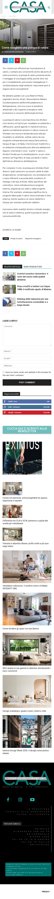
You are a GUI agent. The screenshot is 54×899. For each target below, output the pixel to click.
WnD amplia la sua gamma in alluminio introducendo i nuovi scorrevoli (27, 669)
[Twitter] (11, 60)
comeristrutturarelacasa (13, 52)
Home (3, 16)
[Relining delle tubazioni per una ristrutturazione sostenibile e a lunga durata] (9, 302)
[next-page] (8, 311)
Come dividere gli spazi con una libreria (21, 628)
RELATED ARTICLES (12, 267)
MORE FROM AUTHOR (33, 267)
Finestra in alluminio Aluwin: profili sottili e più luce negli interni (26, 544)
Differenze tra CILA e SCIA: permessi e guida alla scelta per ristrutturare (25, 522)
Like (48, 401)
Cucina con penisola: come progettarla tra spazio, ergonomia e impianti (25, 499)
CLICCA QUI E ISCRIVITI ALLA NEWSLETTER (27, 429)
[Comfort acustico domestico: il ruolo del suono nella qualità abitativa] (9, 276)
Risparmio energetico (33, 238)
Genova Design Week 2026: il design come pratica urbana (26, 752)
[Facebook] (5, 60)
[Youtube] (32, 799)
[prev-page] (4, 311)
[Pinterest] (17, 60)
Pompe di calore (16, 238)
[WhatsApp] (23, 60)
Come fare (12, 16)
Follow (46, 407)
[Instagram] (20, 799)
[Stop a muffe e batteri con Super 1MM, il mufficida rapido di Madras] (9, 289)
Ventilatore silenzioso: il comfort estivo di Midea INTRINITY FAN (25, 587)
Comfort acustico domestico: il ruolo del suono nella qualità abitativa (32, 276)
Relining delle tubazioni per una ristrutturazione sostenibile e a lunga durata (32, 302)
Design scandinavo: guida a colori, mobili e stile (24, 711)
